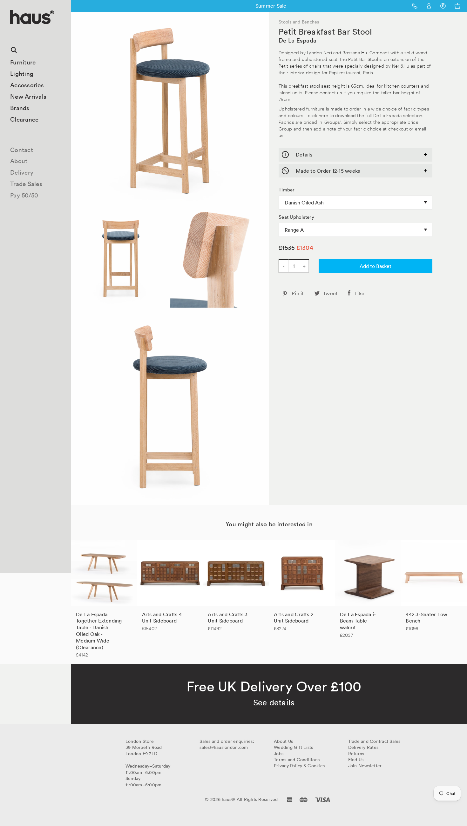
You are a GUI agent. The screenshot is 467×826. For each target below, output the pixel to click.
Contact (21, 150)
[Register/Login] (429, 6)
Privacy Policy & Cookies (299, 766)
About (18, 161)
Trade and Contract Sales (374, 741)
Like (359, 293)
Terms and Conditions (297, 760)
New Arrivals (28, 96)
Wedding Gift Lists (293, 747)
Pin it (298, 293)
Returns (356, 753)
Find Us (356, 760)
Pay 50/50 (24, 195)
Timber (287, 190)
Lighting (21, 73)
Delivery (21, 172)
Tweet (330, 293)
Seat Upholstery (296, 217)
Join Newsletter (365, 766)
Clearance (24, 119)
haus (12, 32)
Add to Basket (375, 266)
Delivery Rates (363, 747)
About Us (283, 741)
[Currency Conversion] (443, 6)
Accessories (27, 85)
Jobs (278, 753)
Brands (20, 108)
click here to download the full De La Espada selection (365, 115)
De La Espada (297, 40)
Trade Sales (26, 184)
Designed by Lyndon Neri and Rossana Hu (323, 52)
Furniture (23, 62)
